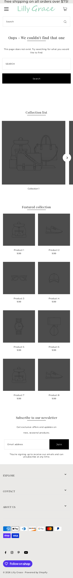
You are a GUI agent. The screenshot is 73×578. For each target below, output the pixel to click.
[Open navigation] (6, 9)
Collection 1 (33, 188)
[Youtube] (26, 553)
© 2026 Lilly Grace (13, 572)
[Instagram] (12, 553)
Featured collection (36, 207)
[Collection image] (33, 153)
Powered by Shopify (36, 572)
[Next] (67, 158)
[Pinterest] (19, 553)
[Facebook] (5, 553)
